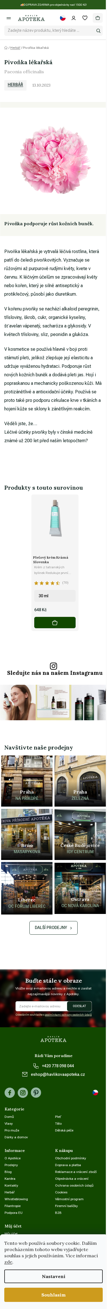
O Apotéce (13, 1158)
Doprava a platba (68, 1165)
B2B (58, 1213)
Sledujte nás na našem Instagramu (55, 673)
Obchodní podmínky (70, 1158)
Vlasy (9, 1124)
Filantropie (13, 1206)
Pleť (58, 1117)
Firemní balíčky (66, 1206)
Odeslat (79, 1006)
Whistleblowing (16, 1199)
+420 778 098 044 (58, 1066)
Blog (8, 1172)
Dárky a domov (16, 1137)
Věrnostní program (69, 1199)
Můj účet (11, 1234)
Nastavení (53, 1276)
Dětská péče (64, 1130)
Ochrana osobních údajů (74, 1185)
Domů (9, 1117)
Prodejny (11, 1165)
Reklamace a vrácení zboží (76, 1172)
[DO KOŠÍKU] (55, 622)
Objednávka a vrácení (71, 1179)
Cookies (61, 1192)
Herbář (15, 84)
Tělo (58, 1124)
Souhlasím (53, 1295)
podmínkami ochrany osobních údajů (68, 1014)
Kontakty (11, 1185)
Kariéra (10, 1179)
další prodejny (51, 927)
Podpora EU (14, 1213)
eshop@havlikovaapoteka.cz (58, 1074)
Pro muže (12, 1130)
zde (8, 1262)
